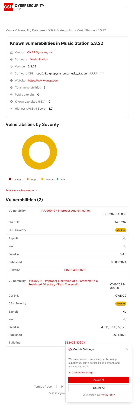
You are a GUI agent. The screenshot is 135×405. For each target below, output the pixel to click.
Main (9, 30)
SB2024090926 (74, 270)
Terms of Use (43, 386)
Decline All (99, 387)
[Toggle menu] (127, 7)
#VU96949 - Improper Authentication (66, 210)
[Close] (127, 349)
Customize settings (82, 372)
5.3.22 (102, 30)
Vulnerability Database (30, 30)
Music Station (86, 30)
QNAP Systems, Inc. (61, 30)
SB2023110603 (75, 342)
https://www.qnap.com (43, 80)
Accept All (99, 379)
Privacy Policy (108, 394)
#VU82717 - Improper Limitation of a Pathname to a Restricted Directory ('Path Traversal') (63, 282)
